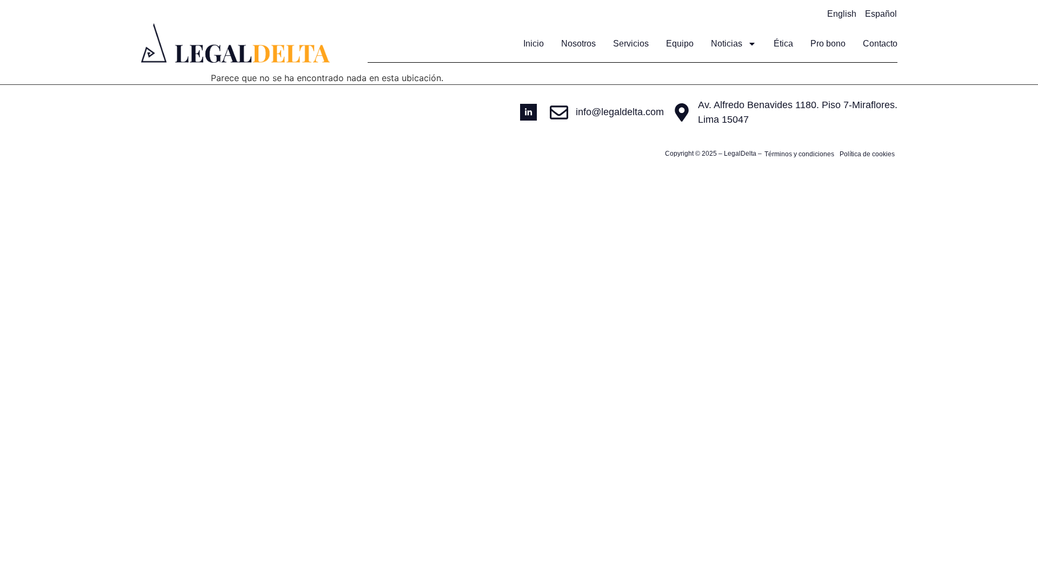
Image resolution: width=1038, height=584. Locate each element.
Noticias (726, 43)
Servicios (631, 43)
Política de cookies (867, 154)
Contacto (880, 43)
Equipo (680, 43)
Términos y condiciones (799, 154)
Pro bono (828, 43)
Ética (783, 43)
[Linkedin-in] (528, 112)
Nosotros (578, 43)
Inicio (533, 43)
